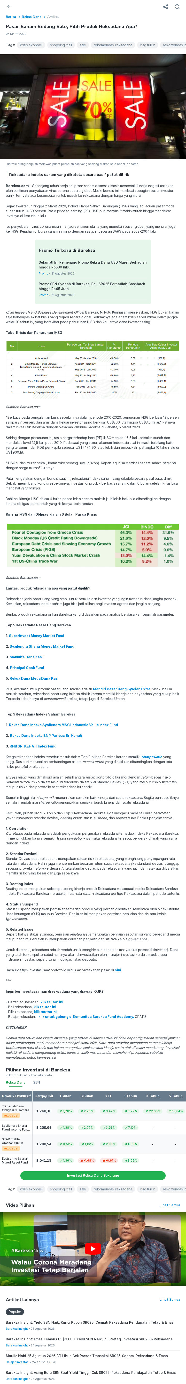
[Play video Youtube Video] (93, 1249)
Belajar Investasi (17, 1362)
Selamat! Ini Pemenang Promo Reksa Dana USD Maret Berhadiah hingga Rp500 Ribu (93, 264)
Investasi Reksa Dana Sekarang (93, 1175)
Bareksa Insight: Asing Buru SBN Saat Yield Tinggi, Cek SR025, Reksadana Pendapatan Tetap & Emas (91, 1372)
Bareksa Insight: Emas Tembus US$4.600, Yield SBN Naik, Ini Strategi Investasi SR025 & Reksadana (89, 1339)
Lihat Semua (170, 1205)
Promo (43, 273)
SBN (36, 1082)
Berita (11, 17)
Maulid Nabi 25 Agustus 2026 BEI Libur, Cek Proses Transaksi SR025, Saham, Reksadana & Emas (87, 1356)
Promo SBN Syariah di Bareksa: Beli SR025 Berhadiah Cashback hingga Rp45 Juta (92, 286)
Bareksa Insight (17, 1328)
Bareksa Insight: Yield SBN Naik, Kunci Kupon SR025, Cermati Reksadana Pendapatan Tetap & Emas (90, 1322)
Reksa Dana (31, 17)
